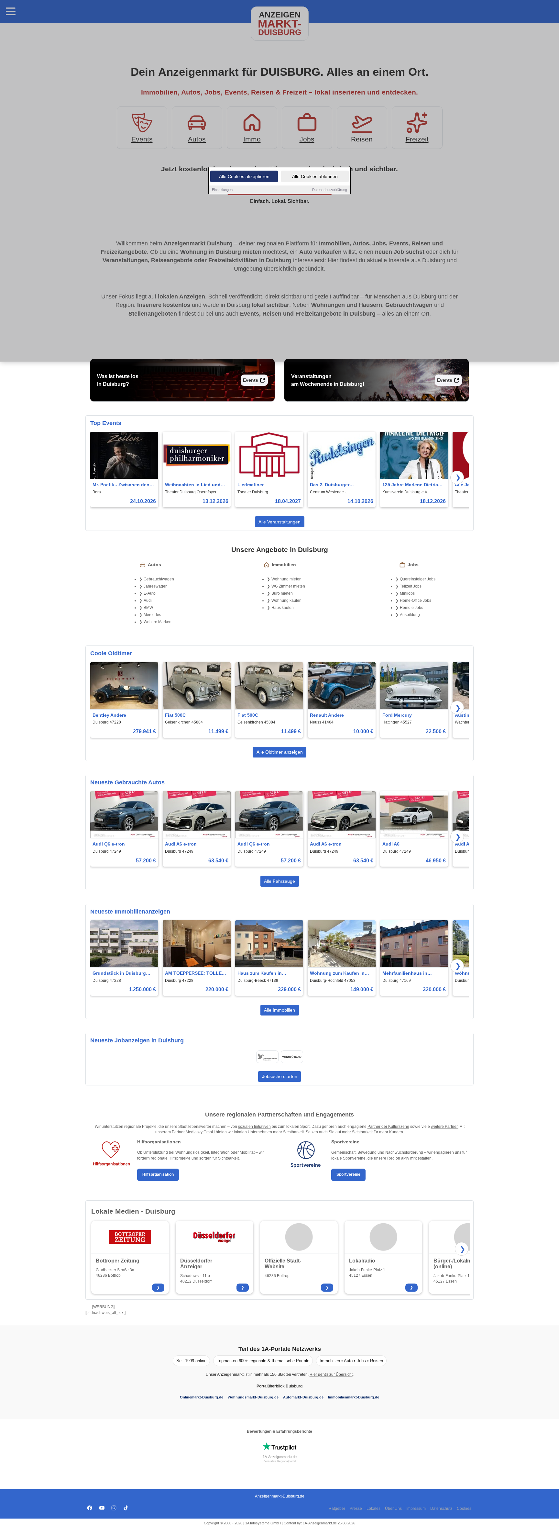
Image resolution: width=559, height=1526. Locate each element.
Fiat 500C (175, 715)
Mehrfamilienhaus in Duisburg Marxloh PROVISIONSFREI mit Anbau (413, 974)
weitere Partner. (444, 1126)
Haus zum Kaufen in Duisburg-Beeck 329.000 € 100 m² (266, 974)
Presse (356, 1508)
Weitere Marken (157, 622)
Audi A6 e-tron (181, 844)
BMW (148, 607)
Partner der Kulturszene (388, 1126)
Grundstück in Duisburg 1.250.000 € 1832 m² (119, 974)
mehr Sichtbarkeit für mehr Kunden (372, 1132)
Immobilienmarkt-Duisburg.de (353, 1397)
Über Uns (393, 1508)
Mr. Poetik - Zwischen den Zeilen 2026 (121, 485)
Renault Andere (327, 715)
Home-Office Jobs (415, 600)
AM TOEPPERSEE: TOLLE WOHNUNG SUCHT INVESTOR (193, 974)
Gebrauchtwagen (159, 579)
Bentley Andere (109, 715)
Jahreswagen (156, 586)
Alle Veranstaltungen (279, 521)
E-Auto (150, 593)
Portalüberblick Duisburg (279, 1386)
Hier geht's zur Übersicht (331, 1374)
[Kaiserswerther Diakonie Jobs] (267, 1057)
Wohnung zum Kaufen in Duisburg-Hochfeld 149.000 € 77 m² (340, 974)
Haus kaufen (282, 607)
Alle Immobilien (279, 1010)
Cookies (464, 1508)
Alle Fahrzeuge (279, 881)
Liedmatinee (251, 484)
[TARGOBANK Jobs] (291, 1057)
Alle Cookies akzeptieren (244, 176)
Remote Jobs (411, 607)
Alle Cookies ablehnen (315, 176)
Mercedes (152, 614)
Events (250, 380)
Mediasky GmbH (200, 1132)
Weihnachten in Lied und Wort (193, 485)
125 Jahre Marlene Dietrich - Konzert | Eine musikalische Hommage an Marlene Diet (413, 485)
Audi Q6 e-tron (109, 844)
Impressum (416, 1508)
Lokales (373, 1508)
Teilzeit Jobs (411, 586)
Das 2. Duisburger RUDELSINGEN (329, 485)
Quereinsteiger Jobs (417, 579)
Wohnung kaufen (286, 600)
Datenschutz (441, 1508)
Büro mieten (282, 593)
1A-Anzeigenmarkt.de (280, 1457)
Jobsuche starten (279, 1076)
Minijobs (407, 593)
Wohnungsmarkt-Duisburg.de (253, 1397)
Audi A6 (391, 844)
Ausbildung (410, 614)
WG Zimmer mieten (288, 586)
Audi (148, 600)
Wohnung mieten (286, 579)
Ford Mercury (397, 715)
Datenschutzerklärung (329, 190)
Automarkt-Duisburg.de (303, 1397)
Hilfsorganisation (158, 1174)
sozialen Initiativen (254, 1126)
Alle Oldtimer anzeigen (280, 752)
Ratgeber (337, 1508)
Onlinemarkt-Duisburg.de (201, 1397)
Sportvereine (348, 1174)
